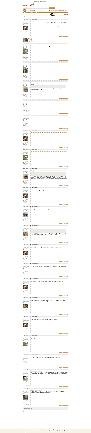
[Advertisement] (51, 4)
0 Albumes (26, 54)
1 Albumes (26, 107)
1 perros (26, 108)
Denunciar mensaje (64, 36)
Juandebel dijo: (32, 171)
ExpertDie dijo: (32, 84)
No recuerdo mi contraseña (54, 10)
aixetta (24, 390)
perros (44, 1)
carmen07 (24, 82)
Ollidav (24, 371)
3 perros (26, 123)
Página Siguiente (28, 408)
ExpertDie (24, 44)
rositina (24, 101)
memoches (24, 356)
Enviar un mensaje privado (26, 35)
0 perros (26, 74)
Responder (66, 16)
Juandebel (24, 21)
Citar (59, 36)
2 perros (26, 31)
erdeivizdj (24, 63)
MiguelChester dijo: (33, 228)
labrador (55, 22)
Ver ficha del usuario (25, 34)
